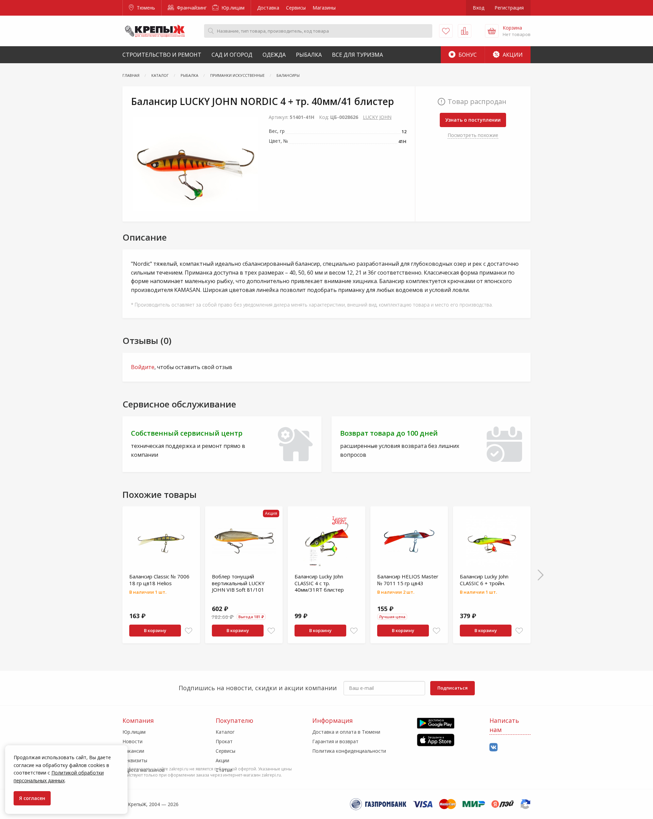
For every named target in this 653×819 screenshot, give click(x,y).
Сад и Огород (232, 54)
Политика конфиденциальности (349, 751)
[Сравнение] (464, 31)
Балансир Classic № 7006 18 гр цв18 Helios (159, 580)
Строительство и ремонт (161, 54)
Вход (478, 7)
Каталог (225, 732)
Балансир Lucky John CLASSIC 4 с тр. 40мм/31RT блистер (319, 583)
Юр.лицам (232, 7)
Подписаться (452, 688)
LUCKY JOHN (377, 117)
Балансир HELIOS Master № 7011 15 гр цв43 (407, 580)
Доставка (268, 7)
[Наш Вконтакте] (493, 747)
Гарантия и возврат (335, 741)
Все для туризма (357, 54)
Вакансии (133, 751)
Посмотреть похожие (473, 135)
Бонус (467, 54)
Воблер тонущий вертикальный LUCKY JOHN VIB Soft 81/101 (238, 583)
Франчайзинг (191, 7)
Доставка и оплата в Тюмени (346, 732)
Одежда (274, 54)
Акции (512, 54)
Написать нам (504, 725)
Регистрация (509, 7)
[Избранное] (446, 31)
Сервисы (296, 7)
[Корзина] (492, 31)
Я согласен (32, 798)
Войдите (142, 367)
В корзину (155, 630)
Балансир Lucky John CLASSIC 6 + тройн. (484, 580)
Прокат (224, 741)
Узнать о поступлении (473, 120)
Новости (132, 741)
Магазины (324, 7)
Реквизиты (134, 760)
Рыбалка (309, 54)
